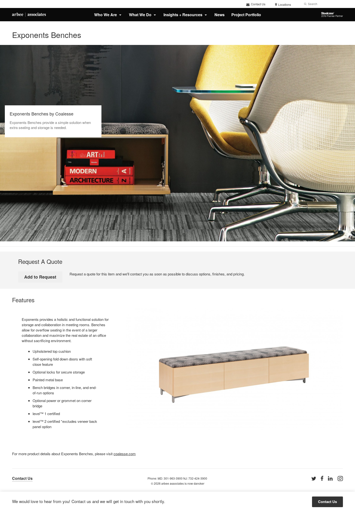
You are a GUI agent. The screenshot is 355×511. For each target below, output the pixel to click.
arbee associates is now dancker (182, 483)
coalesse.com (125, 453)
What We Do (140, 14)
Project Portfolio (246, 14)
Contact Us (257, 4)
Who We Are (105, 14)
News (219, 14)
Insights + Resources (182, 14)
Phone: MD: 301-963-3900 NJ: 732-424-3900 (177, 478)
